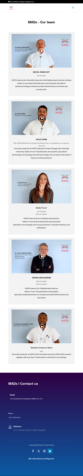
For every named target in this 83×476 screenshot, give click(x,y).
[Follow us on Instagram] (44, 451)
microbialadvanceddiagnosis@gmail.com (26, 399)
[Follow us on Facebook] (33, 451)
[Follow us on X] (38, 451)
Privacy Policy (49, 445)
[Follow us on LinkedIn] (50, 451)
